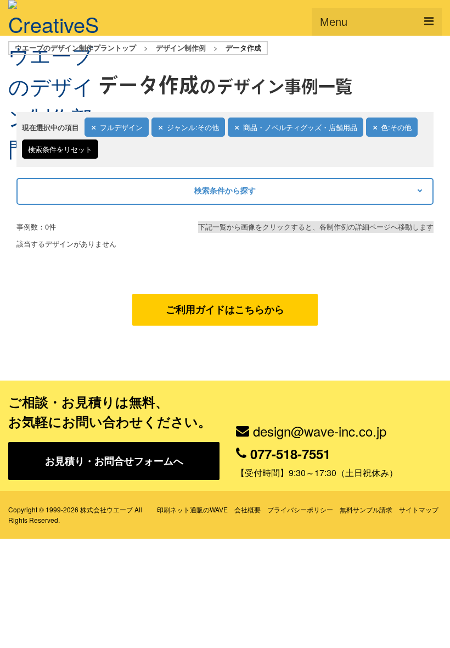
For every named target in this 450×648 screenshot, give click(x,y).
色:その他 (396, 127)
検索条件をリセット (60, 149)
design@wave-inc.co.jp (319, 430)
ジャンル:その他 (193, 127)
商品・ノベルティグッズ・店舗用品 (300, 127)
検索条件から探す (225, 190)
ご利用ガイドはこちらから (225, 309)
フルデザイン (121, 127)
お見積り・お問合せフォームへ (114, 461)
